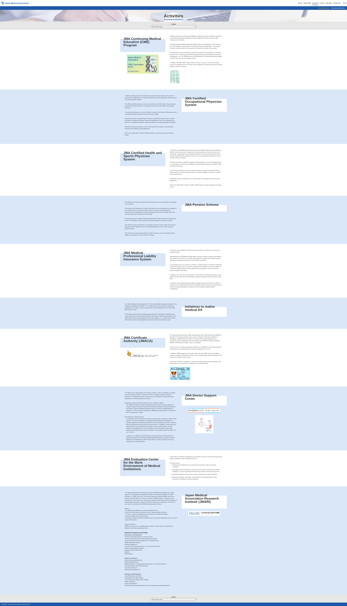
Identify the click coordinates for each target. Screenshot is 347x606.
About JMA (307, 3)
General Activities (323, 8)
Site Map (329, 3)
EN (345, 3)
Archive (322, 3)
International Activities (338, 8)
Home (300, 3)
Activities (315, 3)
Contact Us (336, 3)
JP (343, 3)
